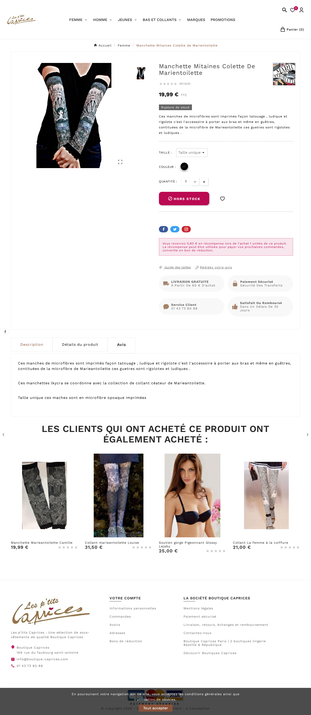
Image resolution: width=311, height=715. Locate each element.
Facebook (163, 229)
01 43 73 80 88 (30, 666)
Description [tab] (31, 344)
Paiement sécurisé (200, 616)
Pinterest (186, 229)
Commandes (120, 616)
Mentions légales (198, 608)
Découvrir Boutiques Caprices (210, 653)
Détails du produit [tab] (80, 344)
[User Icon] (301, 10)
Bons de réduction (126, 641)
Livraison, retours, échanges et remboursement (226, 625)
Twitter (174, 229)
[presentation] (121, 346)
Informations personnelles (133, 608)
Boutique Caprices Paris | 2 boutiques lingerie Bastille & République (225, 643)
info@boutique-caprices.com (42, 659)
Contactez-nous (198, 633)
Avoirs (115, 625)
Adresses (117, 633)
